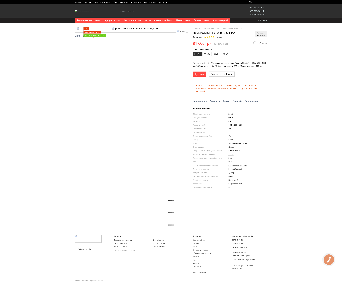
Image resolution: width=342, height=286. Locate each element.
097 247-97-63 (257, 7)
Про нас (88, 2)
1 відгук (219, 37)
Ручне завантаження (237, 165)
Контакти (162, 2)
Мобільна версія (84, 249)
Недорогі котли (112, 20)
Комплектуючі (220, 20)
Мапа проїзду (237, 268)
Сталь (231, 154)
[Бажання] (259, 2)
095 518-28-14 (257, 11)
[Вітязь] (181, 31)
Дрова (231, 147)
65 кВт (207, 54)
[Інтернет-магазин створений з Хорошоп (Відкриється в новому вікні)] (89, 283)
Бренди (152, 2)
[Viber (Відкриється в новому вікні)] (170, 2)
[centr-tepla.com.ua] (88, 239)
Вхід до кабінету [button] (200, 240)
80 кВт (217, 54)
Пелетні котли (201, 20)
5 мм (230, 158)
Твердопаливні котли (88, 20)
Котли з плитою (132, 20)
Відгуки (137, 2)
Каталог (78, 2)
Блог (145, 2)
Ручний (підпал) (235, 169)
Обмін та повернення (122, 2)
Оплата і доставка (102, 2)
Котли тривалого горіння (158, 20)
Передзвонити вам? (257, 14)
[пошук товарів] (118, 11)
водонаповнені (235, 183)
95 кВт (226, 54)
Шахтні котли (183, 20)
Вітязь (231, 139)
